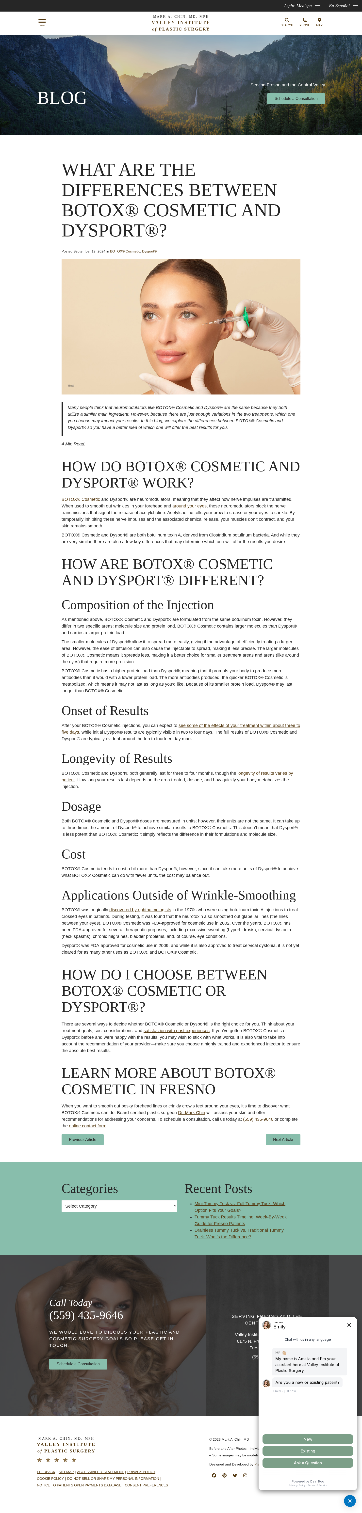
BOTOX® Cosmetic (125, 251)
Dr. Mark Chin (191, 1112)
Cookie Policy (50, 1479)
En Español (339, 5)
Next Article (283, 1139)
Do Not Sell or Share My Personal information (113, 1479)
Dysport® (149, 251)
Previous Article (82, 1139)
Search (287, 25)
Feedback (46, 1472)
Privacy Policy (141, 1472)
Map (319, 25)
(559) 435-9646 (86, 1315)
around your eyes (189, 506)
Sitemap (66, 1472)
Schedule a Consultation (296, 98)
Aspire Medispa (298, 5)
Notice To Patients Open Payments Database (79, 1485)
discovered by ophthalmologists (140, 909)
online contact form (87, 1125)
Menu (42, 26)
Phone (304, 25)
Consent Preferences (146, 1485)
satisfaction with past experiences (177, 1030)
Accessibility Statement (100, 1472)
